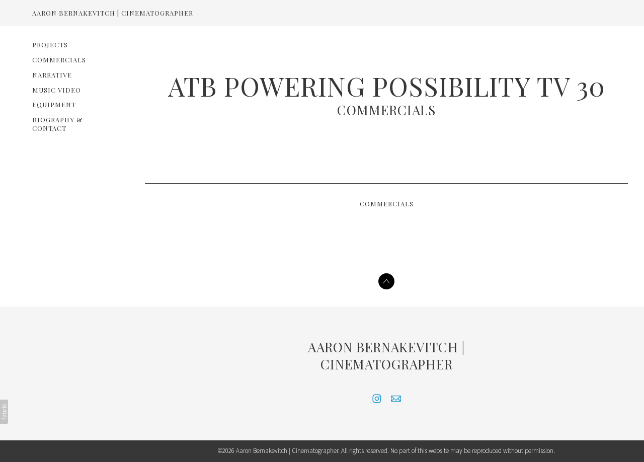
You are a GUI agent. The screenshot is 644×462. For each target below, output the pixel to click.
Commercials (59, 59)
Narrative (52, 74)
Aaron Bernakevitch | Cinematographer (386, 355)
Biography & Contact (57, 123)
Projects (50, 44)
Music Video (56, 90)
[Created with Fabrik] (4, 412)
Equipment (54, 104)
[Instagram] (377, 399)
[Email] (396, 399)
